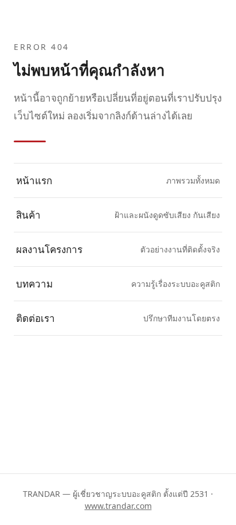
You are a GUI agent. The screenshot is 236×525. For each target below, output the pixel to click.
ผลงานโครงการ (118, 249)
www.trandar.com (118, 505)
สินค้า (118, 214)
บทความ (118, 283)
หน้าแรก (118, 180)
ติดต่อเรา (118, 318)
